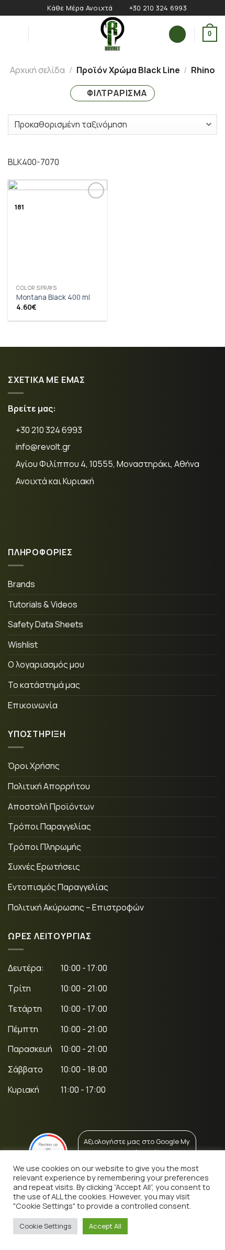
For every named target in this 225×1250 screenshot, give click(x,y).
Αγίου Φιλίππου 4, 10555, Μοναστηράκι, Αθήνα (107, 464)
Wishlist (23, 644)
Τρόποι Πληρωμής (44, 846)
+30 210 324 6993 (48, 430)
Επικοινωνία (33, 705)
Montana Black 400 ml (53, 297)
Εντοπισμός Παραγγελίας (58, 887)
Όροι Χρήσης (34, 766)
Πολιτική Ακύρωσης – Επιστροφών (76, 907)
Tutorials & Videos (42, 604)
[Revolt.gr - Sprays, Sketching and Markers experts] (112, 34)
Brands (21, 584)
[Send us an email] (88, 516)
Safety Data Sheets (45, 624)
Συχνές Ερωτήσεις (44, 866)
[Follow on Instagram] (56, 516)
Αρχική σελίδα (37, 70)
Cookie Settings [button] (45, 1226)
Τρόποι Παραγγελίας (49, 826)
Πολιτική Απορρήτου (49, 786)
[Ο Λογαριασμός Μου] (177, 34)
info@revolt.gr (43, 446)
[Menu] (14, 34)
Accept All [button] (105, 1226)
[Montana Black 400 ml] (57, 229)
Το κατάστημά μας (44, 685)
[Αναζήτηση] (40, 34)
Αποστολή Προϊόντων (51, 806)
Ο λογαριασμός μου (46, 664)
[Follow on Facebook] (24, 516)
